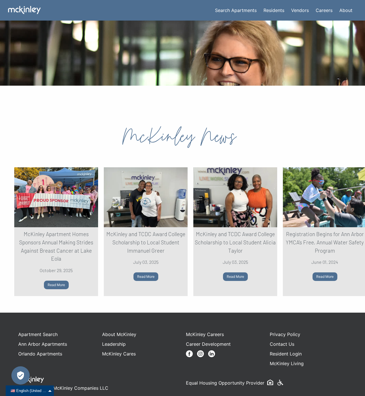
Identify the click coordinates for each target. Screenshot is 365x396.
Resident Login (286, 354)
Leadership (114, 344)
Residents (273, 10)
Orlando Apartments (40, 354)
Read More (56, 285)
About (345, 10)
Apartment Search (38, 334)
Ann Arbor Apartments (42, 344)
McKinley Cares (119, 354)
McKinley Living (287, 363)
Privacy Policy (285, 334)
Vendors (300, 10)
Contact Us (282, 344)
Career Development (208, 344)
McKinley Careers (205, 334)
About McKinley (119, 334)
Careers (324, 10)
